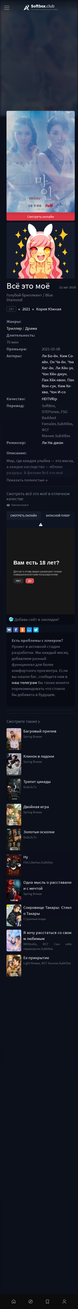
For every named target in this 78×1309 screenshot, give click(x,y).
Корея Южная (48, 309)
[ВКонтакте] (9, 629)
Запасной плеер (58, 515)
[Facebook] (15, 629)
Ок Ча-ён (58, 361)
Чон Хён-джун (54, 373)
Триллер (14, 328)
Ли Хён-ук (64, 367)
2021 (26, 309)
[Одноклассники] (22, 629)
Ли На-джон (52, 442)
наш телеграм (24, 682)
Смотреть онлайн (40, 216)
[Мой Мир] (29, 629)
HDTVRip (49, 398)
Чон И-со (58, 391)
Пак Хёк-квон (53, 379)
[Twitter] (36, 629)
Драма (31, 328)
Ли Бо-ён (50, 355)
